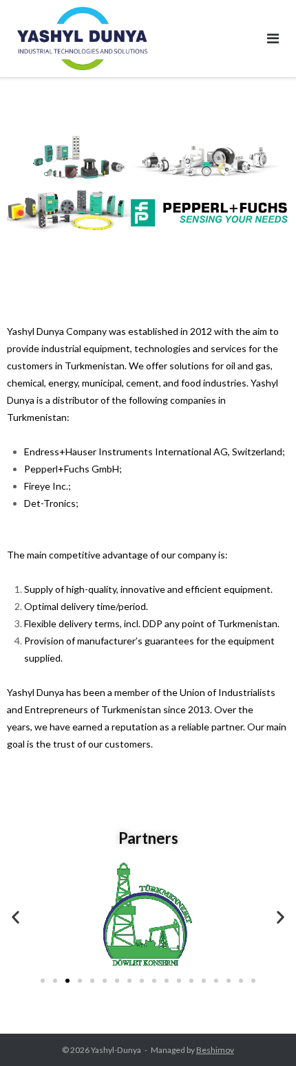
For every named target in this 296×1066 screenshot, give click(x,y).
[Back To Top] (262, 1033)
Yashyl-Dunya (116, 1050)
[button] (15, 916)
